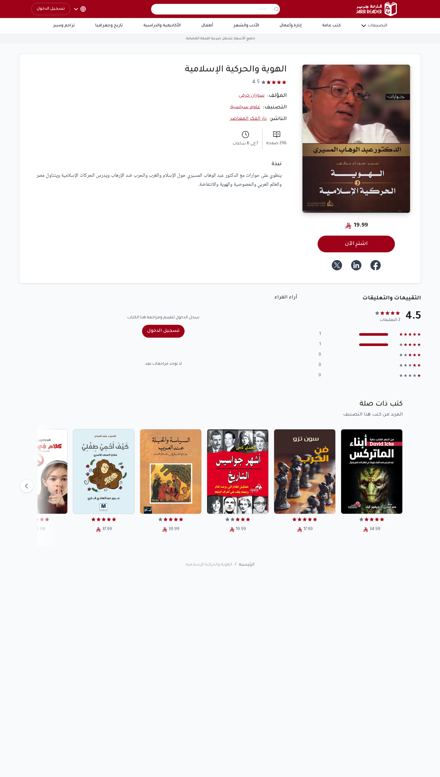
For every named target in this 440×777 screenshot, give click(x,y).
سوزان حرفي (251, 95)
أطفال (207, 25)
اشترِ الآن (356, 244)
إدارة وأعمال (290, 25)
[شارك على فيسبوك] (375, 265)
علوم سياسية (245, 107)
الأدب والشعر (246, 25)
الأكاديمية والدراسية (162, 25)
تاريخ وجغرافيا (109, 25)
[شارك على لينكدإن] (356, 265)
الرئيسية (246, 565)
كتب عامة (331, 25)
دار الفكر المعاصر (248, 119)
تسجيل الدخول (51, 9)
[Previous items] (26, 486)
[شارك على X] (337, 265)
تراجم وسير (64, 25)
